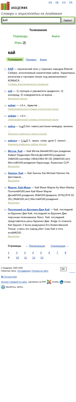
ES (64, 2)
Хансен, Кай (15, 173)
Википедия (13, 166)
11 (25, 257)
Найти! (68, 20)
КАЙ (10, 68)
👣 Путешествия (9, 277)
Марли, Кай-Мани (19, 187)
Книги (56, 36)
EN (50, 2)
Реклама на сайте (40, 271)
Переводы (20, 36)
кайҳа (11, 126)
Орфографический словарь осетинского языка (33, 109)
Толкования (38, 30)
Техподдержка (23, 271)
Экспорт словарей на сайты (14, 282)
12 (33, 257)
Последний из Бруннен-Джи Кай (29, 209)
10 (17, 257)
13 (41, 257)
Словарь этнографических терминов (28, 84)
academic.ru (14, 6)
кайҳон (12, 140)
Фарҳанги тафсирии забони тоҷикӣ (27, 134)
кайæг (12, 105)
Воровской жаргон (17, 98)
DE (57, 2)
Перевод (31, 59)
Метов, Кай (15, 151)
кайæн (12, 115)
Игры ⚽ (20, 42)
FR (70, 2)
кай (10, 90)
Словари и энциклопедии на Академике (31, 13)
